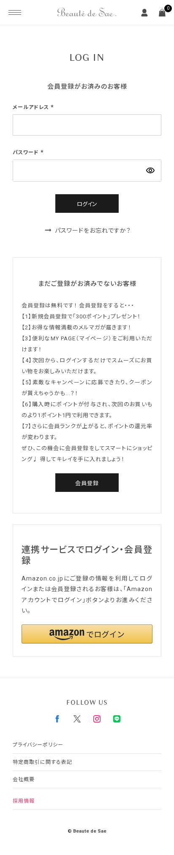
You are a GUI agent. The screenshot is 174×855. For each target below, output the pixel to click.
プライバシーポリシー (38, 745)
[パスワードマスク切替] (150, 170)
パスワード (29, 152)
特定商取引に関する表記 (42, 762)
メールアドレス (34, 107)
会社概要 (24, 779)
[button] (87, 633)
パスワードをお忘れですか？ (93, 230)
